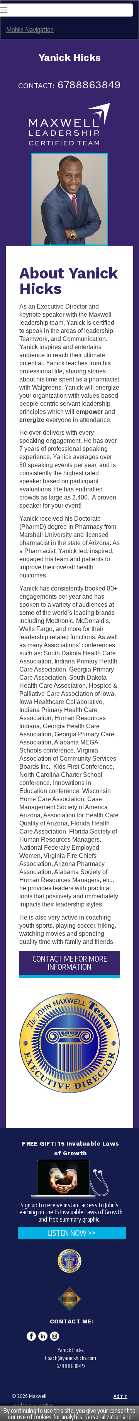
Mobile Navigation (30, 29)
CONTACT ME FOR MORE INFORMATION (69, 962)
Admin (120, 1396)
